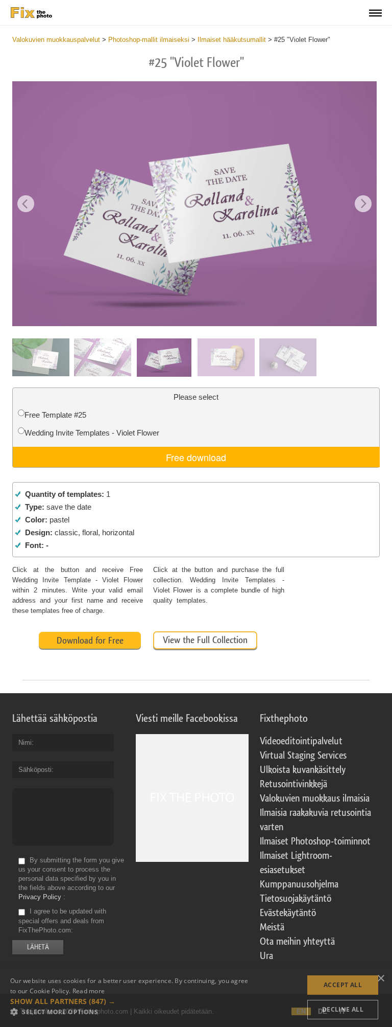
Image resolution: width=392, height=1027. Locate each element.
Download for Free (90, 640)
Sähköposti (35, 769)
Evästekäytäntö (288, 913)
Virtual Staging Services (303, 755)
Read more (88, 991)
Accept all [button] (343, 984)
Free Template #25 (55, 414)
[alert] (196, 997)
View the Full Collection (205, 640)
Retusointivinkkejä (293, 784)
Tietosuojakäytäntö (295, 899)
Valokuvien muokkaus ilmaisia (315, 798)
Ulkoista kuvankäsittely (303, 770)
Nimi (25, 742)
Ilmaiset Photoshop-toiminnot (315, 841)
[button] (131, 1001)
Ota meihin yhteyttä (297, 942)
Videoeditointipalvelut (301, 741)
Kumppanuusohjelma (299, 884)
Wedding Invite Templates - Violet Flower (91, 432)
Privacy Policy (39, 897)
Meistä (272, 927)
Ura (266, 956)
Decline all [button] (342, 1009)
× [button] (380, 979)
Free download (196, 457)
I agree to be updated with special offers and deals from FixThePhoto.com (62, 921)
